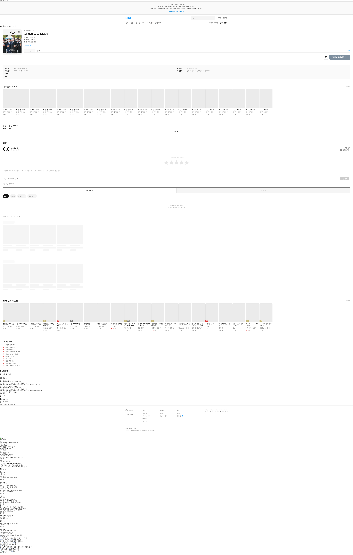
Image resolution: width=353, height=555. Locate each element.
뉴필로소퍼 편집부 (35, 326)
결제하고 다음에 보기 (17, 490)
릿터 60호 (87, 324)
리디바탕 (144, 421)
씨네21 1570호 (75, 324)
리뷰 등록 (344, 179)
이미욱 (203, 328)
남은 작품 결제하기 (5, 457)
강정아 (194, 328)
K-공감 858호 (128, 110)
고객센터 (130, 410)
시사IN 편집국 (20, 326)
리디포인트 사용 (4, 488)
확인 (1, 468)
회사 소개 (179, 413)
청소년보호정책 (143, 430)
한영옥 (221, 328)
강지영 (175, 328)
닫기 (4, 517)
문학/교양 (31, 30)
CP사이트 (145, 418)
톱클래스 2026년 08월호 (157, 325)
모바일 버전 (3, 553)
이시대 (170, 328)
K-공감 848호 (264, 110)
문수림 (207, 326)
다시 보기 (9, 533)
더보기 (348, 86)
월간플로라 (141, 328)
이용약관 (127, 430)
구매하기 (7, 524)
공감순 (13, 196)
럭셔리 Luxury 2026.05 (252, 325)
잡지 (25, 30)
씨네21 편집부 (74, 326)
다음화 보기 (3, 533)
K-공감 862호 (74, 110)
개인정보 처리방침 (135, 430)
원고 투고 (162, 413)
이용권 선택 (3, 476)
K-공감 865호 (34, 110)
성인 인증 (2, 393)
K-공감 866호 (20, 110)
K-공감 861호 (88, 110)
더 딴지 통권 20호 (116, 324)
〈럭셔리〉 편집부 (251, 328)
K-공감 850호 (236, 110)
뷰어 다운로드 (146, 416)
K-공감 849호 (250, 110)
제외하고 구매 (4, 400)
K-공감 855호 (169, 110)
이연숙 (189, 328)
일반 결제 (11, 491)
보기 (1, 517)
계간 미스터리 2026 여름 (170, 325)
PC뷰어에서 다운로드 (340, 57)
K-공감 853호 (196, 110)
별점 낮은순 (32, 196)
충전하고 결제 (4, 491)
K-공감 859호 (115, 110)
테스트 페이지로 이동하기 (176, 11)
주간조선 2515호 (8, 324)
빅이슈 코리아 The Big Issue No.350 (130, 325)
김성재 (234, 328)
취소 (1, 396)
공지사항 (130, 414)
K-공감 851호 (223, 110)
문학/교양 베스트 (8, 342)
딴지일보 (113, 326)
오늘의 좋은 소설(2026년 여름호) (197, 325)
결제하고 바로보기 (5, 490)
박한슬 (180, 328)
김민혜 (198, 328)
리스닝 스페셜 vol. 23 (63, 325)
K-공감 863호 (61, 110)
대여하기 (2, 524)
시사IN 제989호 (21, 324)
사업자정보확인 (151, 430)
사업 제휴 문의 (163, 416)
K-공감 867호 (7, 110)
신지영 (185, 328)
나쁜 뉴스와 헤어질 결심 (237, 325)
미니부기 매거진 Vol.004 (265, 325)
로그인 (223, 18)
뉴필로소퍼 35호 (35, 324)
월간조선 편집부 (48, 328)
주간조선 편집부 (7, 326)
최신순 (6, 196)
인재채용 (178, 416)
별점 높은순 (22, 196)
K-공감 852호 (209, 110)
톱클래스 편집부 (156, 328)
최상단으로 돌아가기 (10, 404)
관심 (28, 45)
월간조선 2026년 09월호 (49, 325)
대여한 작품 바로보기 (17, 457)
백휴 (166, 328)
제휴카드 (144, 413)
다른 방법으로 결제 (5, 448)
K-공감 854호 (182, 110)
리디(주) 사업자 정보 (130, 428)
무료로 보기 (3, 478)
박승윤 (261, 328)
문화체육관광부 (28, 39)
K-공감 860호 (101, 110)
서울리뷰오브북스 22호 (184, 325)
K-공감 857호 (142, 110)
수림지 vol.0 (209, 324)
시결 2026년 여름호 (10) (225, 325)
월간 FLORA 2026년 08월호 (144, 325)
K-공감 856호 (155, 110)
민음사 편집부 (88, 326)
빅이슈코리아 (128, 328)
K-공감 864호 (47, 110)
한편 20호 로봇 (102, 324)
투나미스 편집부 (61, 328)
